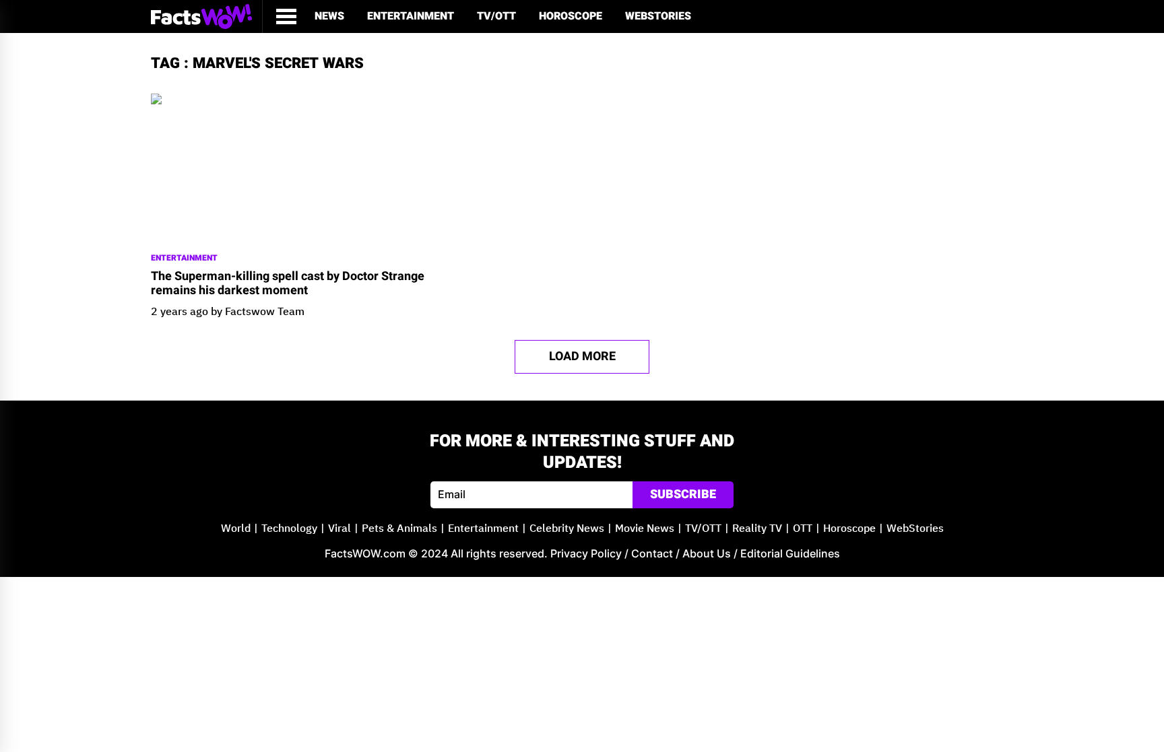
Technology (289, 529)
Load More (582, 356)
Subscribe (683, 494)
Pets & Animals (399, 529)
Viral (339, 529)
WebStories (658, 16)
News (329, 16)
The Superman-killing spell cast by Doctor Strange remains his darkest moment (287, 283)
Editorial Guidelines (790, 553)
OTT (802, 529)
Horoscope (570, 16)
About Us (706, 553)
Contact (652, 553)
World (236, 529)
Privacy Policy (586, 553)
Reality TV (757, 529)
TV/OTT (496, 16)
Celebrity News (566, 529)
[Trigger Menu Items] (286, 16)
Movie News (644, 529)
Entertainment (410, 16)
